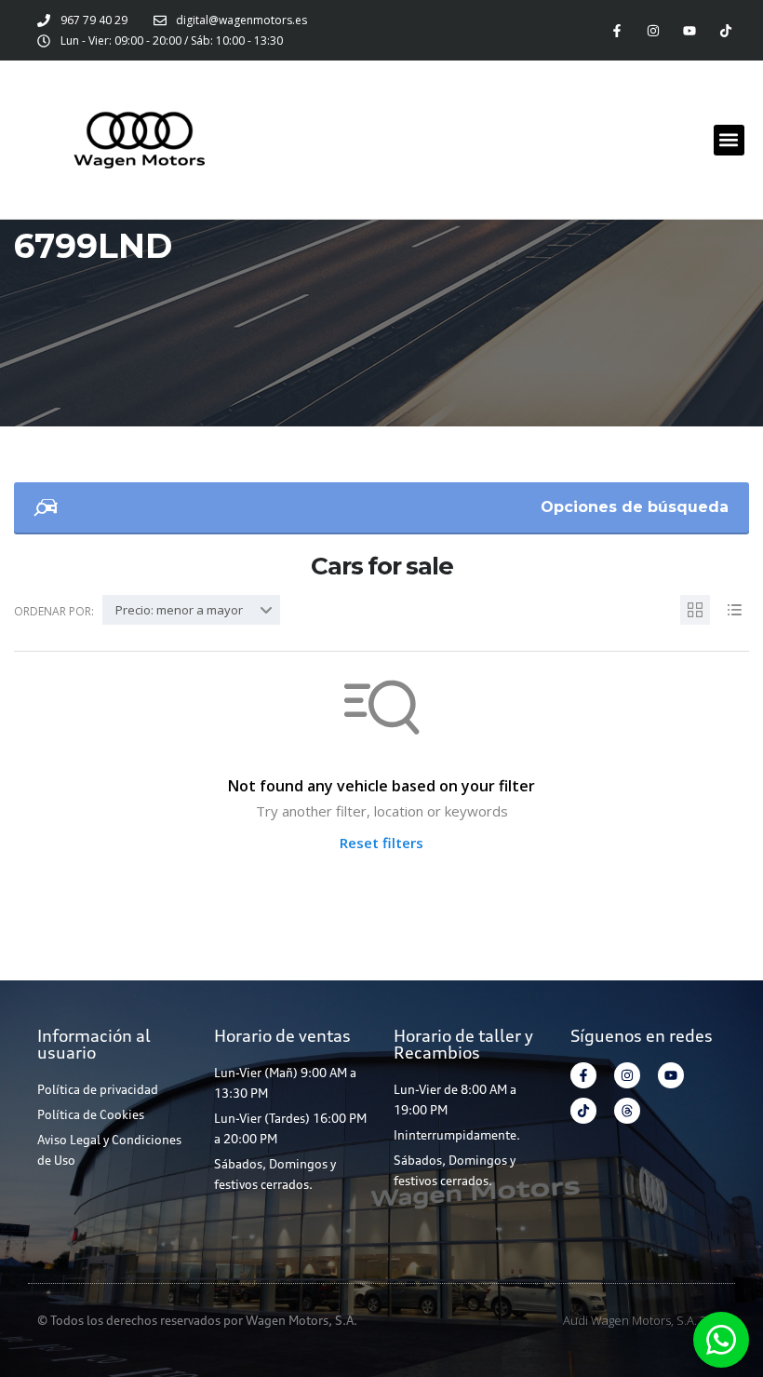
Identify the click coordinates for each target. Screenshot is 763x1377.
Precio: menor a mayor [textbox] (179, 609)
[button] (729, 140)
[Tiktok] (726, 30)
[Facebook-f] (616, 30)
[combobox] (191, 610)
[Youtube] (690, 30)
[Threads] (627, 1111)
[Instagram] (653, 30)
